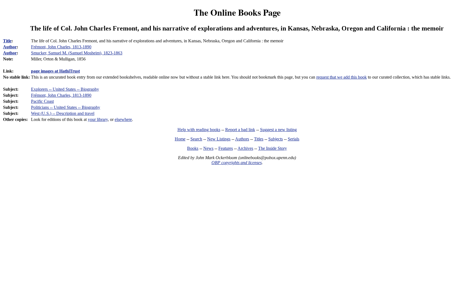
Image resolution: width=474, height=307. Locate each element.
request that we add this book (341, 77)
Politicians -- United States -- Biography (65, 107)
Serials (293, 139)
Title (7, 40)
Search (196, 139)
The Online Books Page (237, 12)
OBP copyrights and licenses (236, 162)
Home (180, 139)
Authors (242, 139)
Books (192, 148)
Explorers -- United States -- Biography (65, 89)
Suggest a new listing (278, 129)
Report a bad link (240, 129)
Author (10, 47)
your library (98, 119)
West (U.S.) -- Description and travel (62, 113)
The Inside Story (272, 148)
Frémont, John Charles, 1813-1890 (61, 95)
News (208, 148)
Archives (245, 148)
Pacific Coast (42, 101)
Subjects (275, 139)
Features (225, 148)
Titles (258, 139)
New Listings (218, 139)
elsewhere (123, 119)
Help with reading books (198, 129)
